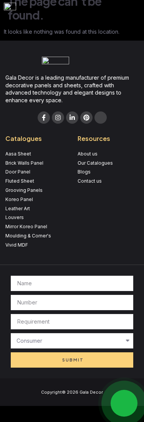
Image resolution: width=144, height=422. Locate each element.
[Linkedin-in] (72, 117)
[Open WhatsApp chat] (124, 403)
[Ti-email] (100, 117)
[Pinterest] (86, 117)
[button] (130, 10)
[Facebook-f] (44, 117)
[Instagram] (58, 117)
